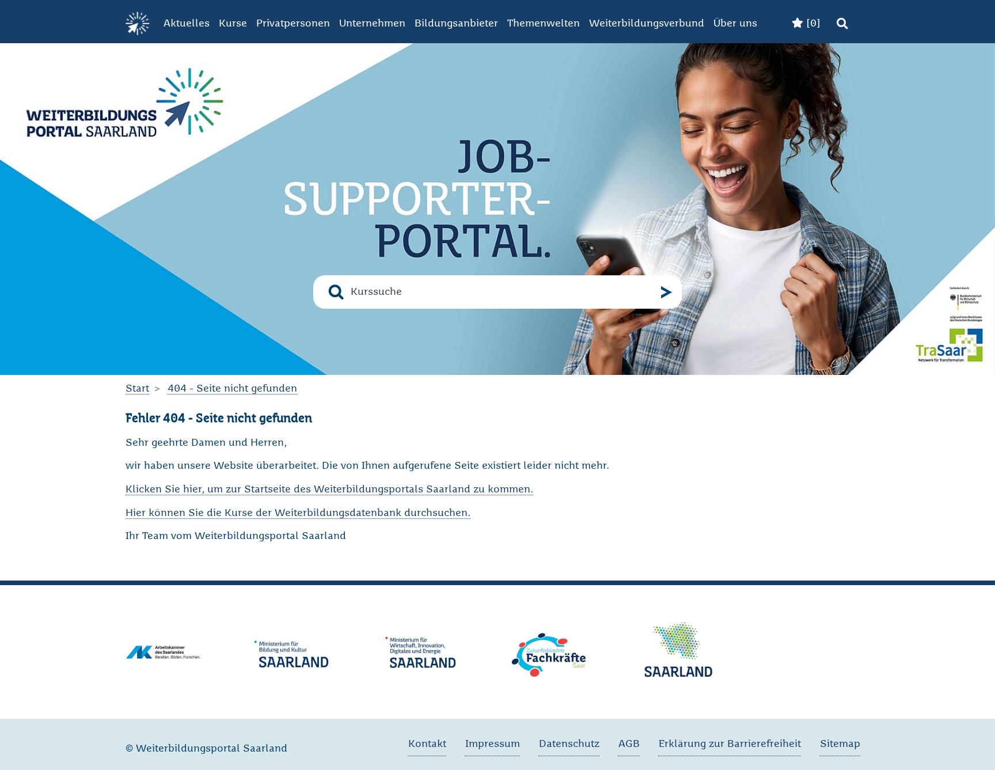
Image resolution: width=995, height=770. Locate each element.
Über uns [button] (735, 23)
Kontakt (427, 744)
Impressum (492, 744)
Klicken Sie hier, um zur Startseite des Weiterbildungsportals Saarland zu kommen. (329, 489)
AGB (629, 744)
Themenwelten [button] (543, 23)
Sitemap (840, 744)
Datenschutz (569, 744)
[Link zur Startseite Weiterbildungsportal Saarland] (138, 24)
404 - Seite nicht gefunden (232, 389)
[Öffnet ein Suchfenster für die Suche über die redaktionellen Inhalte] (842, 24)
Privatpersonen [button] (293, 23)
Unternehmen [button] (372, 23)
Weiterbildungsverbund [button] (646, 23)
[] (812, 23)
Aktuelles (187, 23)
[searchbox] (502, 292)
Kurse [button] (233, 23)
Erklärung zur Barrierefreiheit (730, 744)
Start (137, 389)
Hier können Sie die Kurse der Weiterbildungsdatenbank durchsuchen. (298, 513)
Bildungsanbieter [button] (456, 23)
